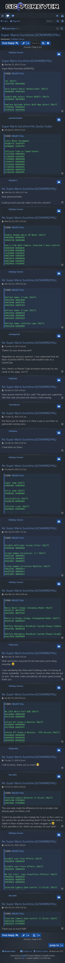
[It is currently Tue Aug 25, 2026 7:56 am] (57, 29)
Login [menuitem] (58, 16)
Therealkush (14, 405)
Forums (8, 16)
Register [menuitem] (63, 16)
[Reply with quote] (59, 54)
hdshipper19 (14, 334)
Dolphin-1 (13, 180)
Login (5, 21)
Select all (18, 73)
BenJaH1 (13, 775)
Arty (23, 958)
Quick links (3, 16)
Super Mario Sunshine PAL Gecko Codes (27, 126)
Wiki (14, 16)
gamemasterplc (15, 118)
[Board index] (32, 6)
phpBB (23, 956)
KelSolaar (13, 378)
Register (16, 21)
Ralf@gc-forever (17, 39)
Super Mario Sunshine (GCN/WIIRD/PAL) (30, 35)
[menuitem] (61, 28)
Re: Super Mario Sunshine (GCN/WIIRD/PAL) (29, 188)
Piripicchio (13, 645)
